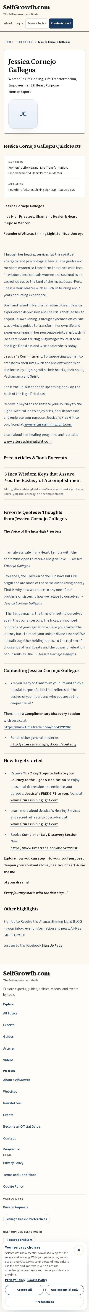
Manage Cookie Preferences (26, 1219)
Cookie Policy (13, 1186)
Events (8, 1115)
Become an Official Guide (21, 1126)
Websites (10, 1091)
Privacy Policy (13, 1163)
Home (9, 42)
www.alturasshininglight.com (48, 424)
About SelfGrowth (16, 1080)
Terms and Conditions (19, 1175)
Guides (8, 1036)
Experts (25, 42)
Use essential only (65, 1289)
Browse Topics (36, 23)
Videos (8, 1060)
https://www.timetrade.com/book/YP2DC (37, 727)
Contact (9, 1138)
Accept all (24, 1289)
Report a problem (19, 1240)
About (8, 23)
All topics (10, 1013)
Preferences (44, 1301)
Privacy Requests (16, 1207)
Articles (9, 1048)
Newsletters (12, 1103)
